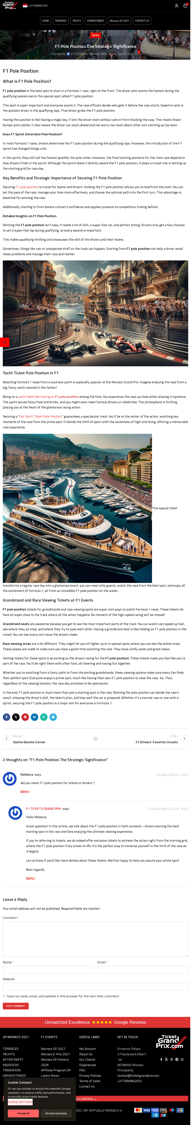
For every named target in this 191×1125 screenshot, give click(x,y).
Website (9, 978)
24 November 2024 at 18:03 (168, 808)
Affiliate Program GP (56, 1070)
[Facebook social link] (6, 717)
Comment (11, 917)
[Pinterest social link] (25, 717)
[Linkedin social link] (34, 717)
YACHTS (77, 21)
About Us (85, 1054)
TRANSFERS (12, 1070)
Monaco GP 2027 (119, 21)
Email (102, 962)
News (95, 35)
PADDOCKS (11, 1064)
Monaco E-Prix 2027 (55, 1054)
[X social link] (16, 717)
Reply (25, 791)
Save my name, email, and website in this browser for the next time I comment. (63, 996)
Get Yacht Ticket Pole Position (40, 416)
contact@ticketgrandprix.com (138, 1075)
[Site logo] (10, 5)
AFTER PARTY (13, 1059)
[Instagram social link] (171, 1059)
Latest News (50, 1075)
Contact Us (87, 1086)
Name (8, 962)
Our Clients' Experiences (87, 1062)
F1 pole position (27, 186)
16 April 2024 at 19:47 (172, 774)
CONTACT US (142, 21)
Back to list (95, 738)
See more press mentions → (79, 1098)
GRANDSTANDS (95, 21)
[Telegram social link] (53, 717)
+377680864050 (129, 1080)
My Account (87, 1048)
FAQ (82, 1070)
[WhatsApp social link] (44, 717)
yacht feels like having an (48, 396)
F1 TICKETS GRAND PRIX (89, 53)
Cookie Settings (20, 1102)
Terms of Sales (89, 1080)
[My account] (176, 5)
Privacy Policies (90, 1075)
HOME (45, 21)
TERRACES (61, 21)
